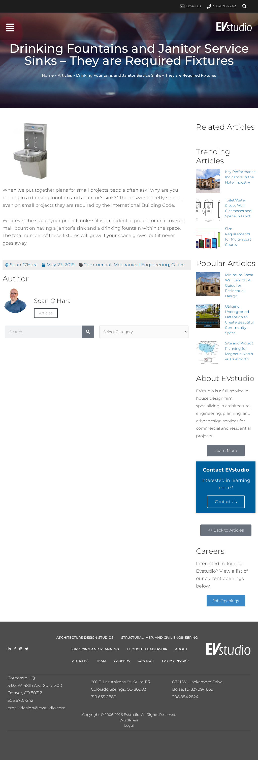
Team (101, 661)
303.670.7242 (20, 700)
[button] (244, 6)
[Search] (88, 332)
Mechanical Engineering (141, 265)
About (181, 649)
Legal (129, 725)
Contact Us (226, 501)
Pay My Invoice (176, 661)
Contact (146, 661)
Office (178, 265)
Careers (122, 661)
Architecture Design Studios (84, 637)
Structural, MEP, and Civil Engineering (159, 637)
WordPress (129, 720)
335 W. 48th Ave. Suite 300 (36, 685)
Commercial (97, 265)
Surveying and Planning (95, 649)
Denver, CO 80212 (25, 692)
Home (48, 75)
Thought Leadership (147, 649)
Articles (65, 75)
